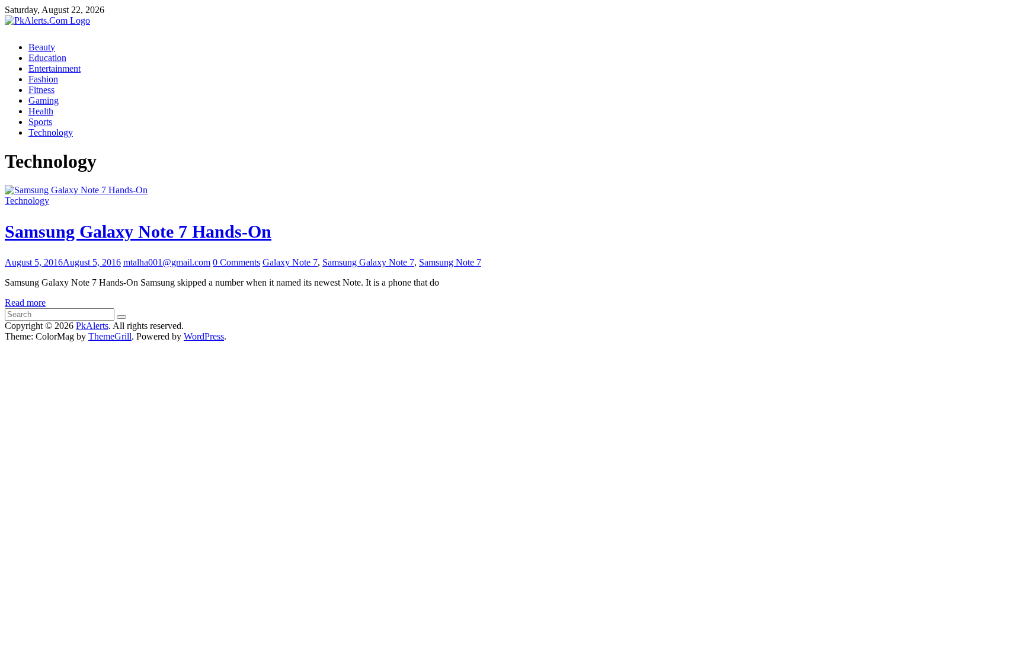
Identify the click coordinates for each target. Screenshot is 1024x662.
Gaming (43, 100)
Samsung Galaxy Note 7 (368, 262)
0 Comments (236, 262)
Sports (40, 122)
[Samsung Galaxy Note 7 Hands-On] (76, 190)
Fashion (43, 79)
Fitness (41, 90)
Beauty (41, 47)
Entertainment (54, 68)
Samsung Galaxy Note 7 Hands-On (138, 231)
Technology (50, 132)
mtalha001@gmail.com (166, 262)
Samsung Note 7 (450, 262)
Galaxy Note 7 (290, 262)
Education (47, 58)
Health (40, 111)
